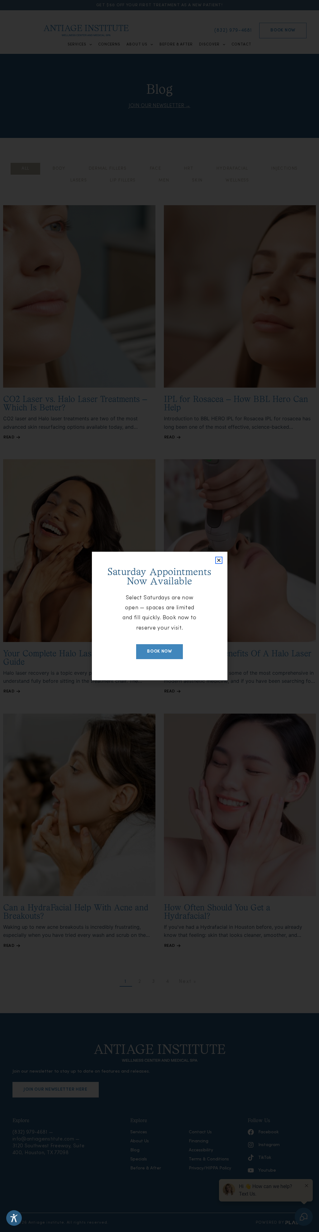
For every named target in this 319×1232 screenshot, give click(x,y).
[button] (219, 560)
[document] (159, 616)
